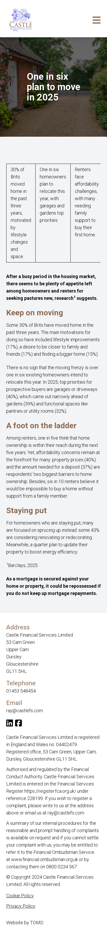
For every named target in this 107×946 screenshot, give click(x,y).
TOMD (36, 922)
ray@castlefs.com (24, 710)
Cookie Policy (20, 895)
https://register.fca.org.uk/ (50, 791)
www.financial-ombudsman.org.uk (44, 859)
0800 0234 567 (61, 866)
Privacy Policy (20, 906)
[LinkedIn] (9, 724)
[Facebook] (18, 724)
